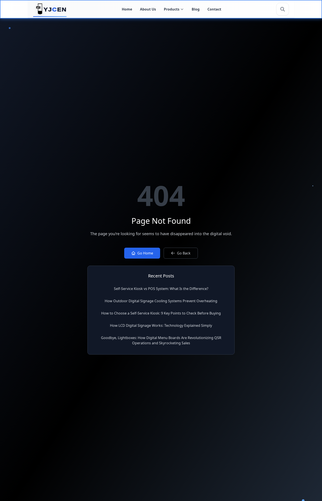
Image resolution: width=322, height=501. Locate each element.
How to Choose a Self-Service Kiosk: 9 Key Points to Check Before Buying (161, 313)
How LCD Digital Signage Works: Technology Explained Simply (161, 325)
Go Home (145, 253)
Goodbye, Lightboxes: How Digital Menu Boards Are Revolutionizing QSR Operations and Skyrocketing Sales (161, 340)
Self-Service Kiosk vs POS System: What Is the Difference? (161, 288)
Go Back (184, 253)
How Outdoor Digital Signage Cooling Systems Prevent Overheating (161, 300)
